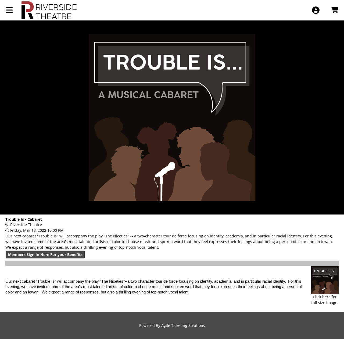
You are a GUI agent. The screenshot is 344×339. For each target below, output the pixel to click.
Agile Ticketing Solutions (183, 325)
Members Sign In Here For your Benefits (45, 254)
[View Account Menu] (315, 10)
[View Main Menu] (9, 10)
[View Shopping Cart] (334, 10)
